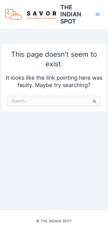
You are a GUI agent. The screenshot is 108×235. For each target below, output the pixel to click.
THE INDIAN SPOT (70, 14)
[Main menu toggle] (97, 14)
